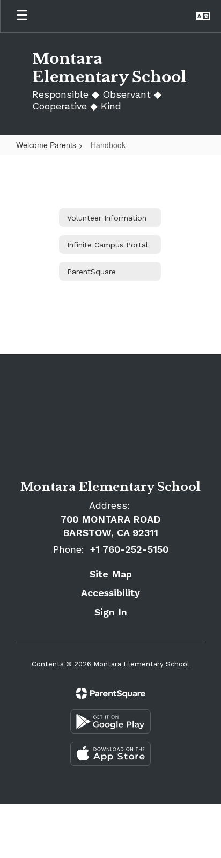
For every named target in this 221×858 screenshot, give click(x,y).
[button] (203, 16)
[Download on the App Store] (110, 754)
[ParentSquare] (110, 693)
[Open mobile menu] (22, 16)
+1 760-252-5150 (129, 549)
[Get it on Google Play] (110, 721)
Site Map (111, 574)
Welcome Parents (46, 145)
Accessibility (110, 592)
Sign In (110, 612)
